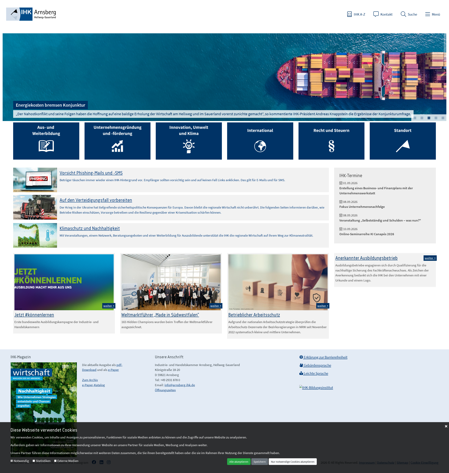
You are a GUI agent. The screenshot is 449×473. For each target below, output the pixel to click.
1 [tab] (415, 118)
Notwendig (21, 461)
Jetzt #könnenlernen (34, 315)
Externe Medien (67, 461)
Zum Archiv (90, 380)
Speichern (260, 461)
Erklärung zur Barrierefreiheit (325, 357)
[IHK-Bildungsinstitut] (316, 386)
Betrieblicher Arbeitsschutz (254, 315)
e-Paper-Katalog (93, 385)
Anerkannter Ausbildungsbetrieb (366, 258)
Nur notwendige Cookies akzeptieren (292, 461)
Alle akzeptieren (238, 461)
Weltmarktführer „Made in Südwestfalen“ (160, 315)
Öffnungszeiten (165, 390)
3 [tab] (429, 118)
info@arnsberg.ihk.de (180, 385)
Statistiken (43, 461)
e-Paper (113, 370)
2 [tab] (422, 118)
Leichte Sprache (315, 373)
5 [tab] (443, 118)
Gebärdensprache (317, 365)
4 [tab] (436, 118)
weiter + (108, 306)
